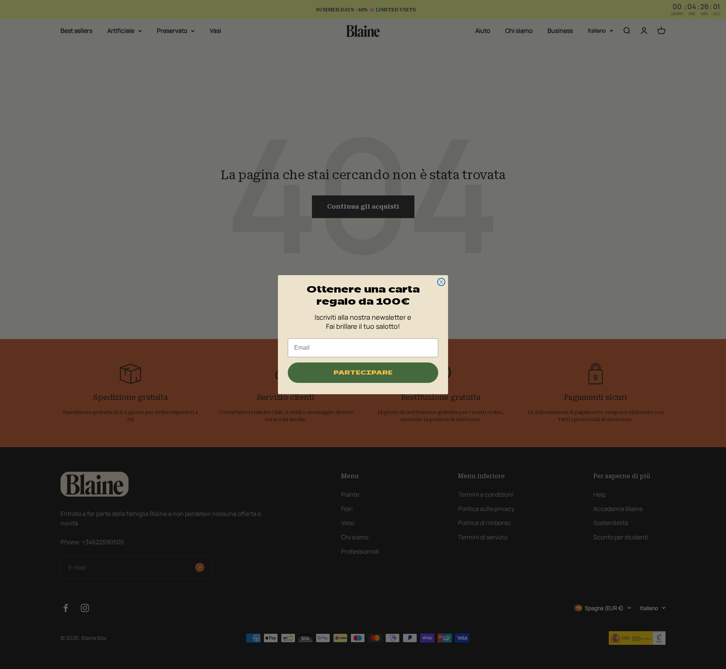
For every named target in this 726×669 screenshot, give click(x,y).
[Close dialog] (441, 282)
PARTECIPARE (363, 373)
